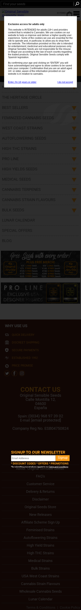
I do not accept (65, 82)
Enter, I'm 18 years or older (22, 82)
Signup (63, 458)
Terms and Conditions (58, 467)
